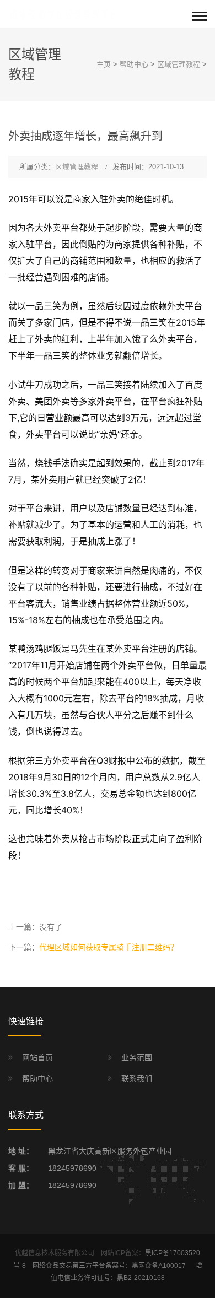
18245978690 (72, 1168)
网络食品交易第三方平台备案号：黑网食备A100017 (110, 1266)
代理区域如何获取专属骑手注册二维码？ (108, 947)
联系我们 (136, 1078)
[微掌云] (63, 13)
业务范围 (136, 1057)
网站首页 (37, 1057)
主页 (103, 64)
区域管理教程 (178, 64)
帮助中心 (134, 64)
